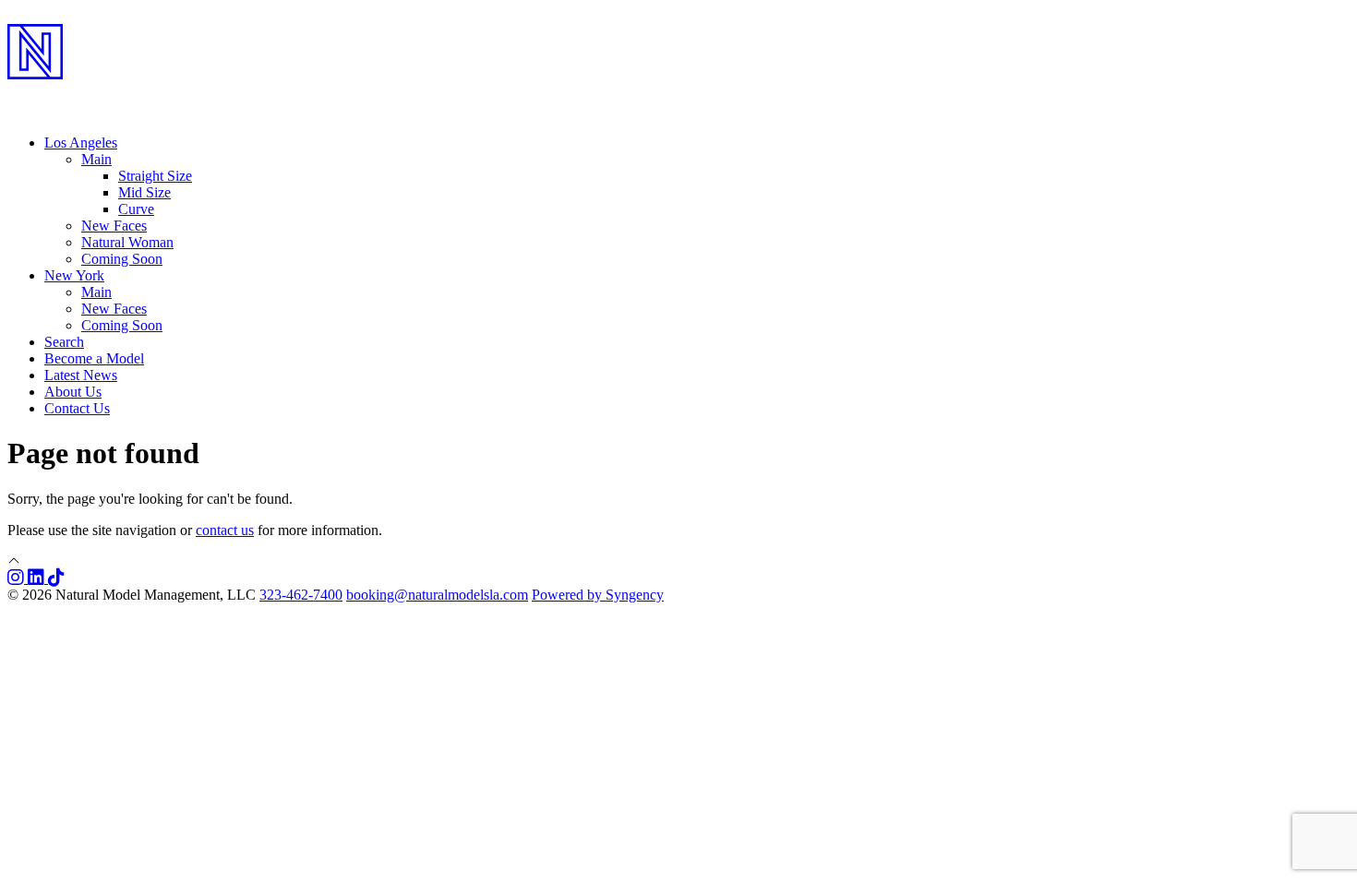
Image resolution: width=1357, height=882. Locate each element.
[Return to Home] (678, 93)
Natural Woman (127, 242)
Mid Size (144, 192)
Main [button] (96, 159)
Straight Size (155, 176)
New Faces (114, 225)
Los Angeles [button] (80, 142)
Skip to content (51, 15)
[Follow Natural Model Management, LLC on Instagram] (17, 578)
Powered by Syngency (598, 594)
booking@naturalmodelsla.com (437, 594)
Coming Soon (121, 259)
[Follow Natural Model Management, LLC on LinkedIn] (38, 578)
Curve (136, 209)
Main (96, 292)
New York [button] (74, 275)
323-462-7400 (300, 594)
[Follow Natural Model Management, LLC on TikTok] (56, 578)
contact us (225, 530)
